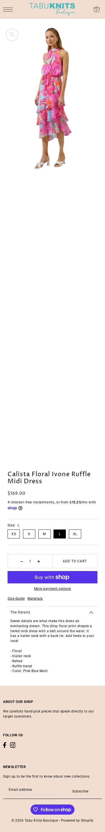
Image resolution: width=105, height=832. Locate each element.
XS (13, 534)
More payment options (52, 589)
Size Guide (16, 598)
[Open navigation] (9, 9)
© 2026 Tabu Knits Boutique (34, 820)
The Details (20, 612)
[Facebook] (4, 745)
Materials (35, 598)
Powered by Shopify (77, 820)
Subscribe (80, 791)
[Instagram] (13, 745)
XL (75, 534)
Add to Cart (75, 561)
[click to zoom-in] (12, 35)
